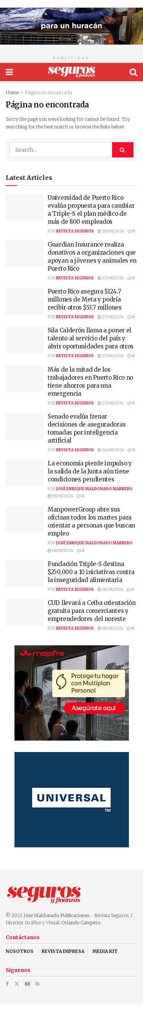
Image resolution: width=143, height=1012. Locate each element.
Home (12, 92)
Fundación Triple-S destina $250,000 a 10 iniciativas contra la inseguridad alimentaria (91, 572)
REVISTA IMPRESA (63, 951)
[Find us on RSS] (37, 984)
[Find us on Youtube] (27, 984)
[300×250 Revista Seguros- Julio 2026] (71, 693)
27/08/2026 (112, 278)
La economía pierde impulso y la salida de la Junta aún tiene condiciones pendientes (90, 471)
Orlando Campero (81, 922)
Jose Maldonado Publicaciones (56, 915)
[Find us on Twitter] (16, 984)
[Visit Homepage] (71, 72)
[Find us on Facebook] (7, 984)
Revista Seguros (75, 231)
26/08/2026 (112, 449)
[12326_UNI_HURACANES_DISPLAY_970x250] (71, 26)
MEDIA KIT (105, 951)
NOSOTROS (20, 951)
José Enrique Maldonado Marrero (94, 488)
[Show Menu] (9, 72)
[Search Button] (133, 72)
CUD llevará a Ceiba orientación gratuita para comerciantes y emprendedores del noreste (92, 610)
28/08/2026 (112, 231)
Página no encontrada (48, 92)
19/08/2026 (62, 496)
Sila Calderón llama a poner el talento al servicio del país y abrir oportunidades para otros (90, 338)
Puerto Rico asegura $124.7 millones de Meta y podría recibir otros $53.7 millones (85, 299)
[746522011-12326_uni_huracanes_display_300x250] (71, 799)
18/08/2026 (62, 550)
